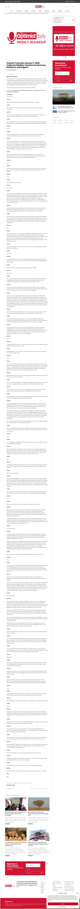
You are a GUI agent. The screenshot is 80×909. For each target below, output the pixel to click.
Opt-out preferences (62, 906)
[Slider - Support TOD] (64, 57)
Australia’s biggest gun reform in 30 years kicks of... (66, 111)
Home (11, 11)
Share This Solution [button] (11, 70)
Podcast (54, 886)
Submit (71, 80)
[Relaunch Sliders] (65, 57)
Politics (40, 11)
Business (33, 11)
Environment (19, 11)
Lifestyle (60, 11)
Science (26, 11)
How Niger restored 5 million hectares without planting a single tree (38, 813)
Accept (63, 904)
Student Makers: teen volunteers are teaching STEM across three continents (15, 813)
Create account (66, 6)
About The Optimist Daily (57, 887)
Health (53, 11)
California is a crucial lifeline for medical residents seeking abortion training (38, 844)
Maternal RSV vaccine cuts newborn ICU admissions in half (66, 107)
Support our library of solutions (59, 20)
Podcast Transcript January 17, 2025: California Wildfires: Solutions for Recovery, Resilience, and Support (31, 13)
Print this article (11, 785)
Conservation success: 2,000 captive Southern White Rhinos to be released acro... (15, 844)
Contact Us (55, 889)
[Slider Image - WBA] (63, 57)
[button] (77, 893)
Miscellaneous (10, 13)
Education (47, 11)
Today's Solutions (56, 881)
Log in (73, 6)
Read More (7, 823)
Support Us (67, 11)
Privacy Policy (55, 890)
